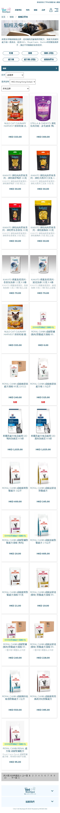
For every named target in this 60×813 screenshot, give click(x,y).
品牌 (43, 10)
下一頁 (14, 778)
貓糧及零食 (23, 17)
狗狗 (27, 10)
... (9, 778)
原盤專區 (18, 10)
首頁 (3, 17)
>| (18, 778)
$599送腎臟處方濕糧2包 (43, 327)
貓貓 (35, 10)
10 (5, 778)
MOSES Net (43, 809)
